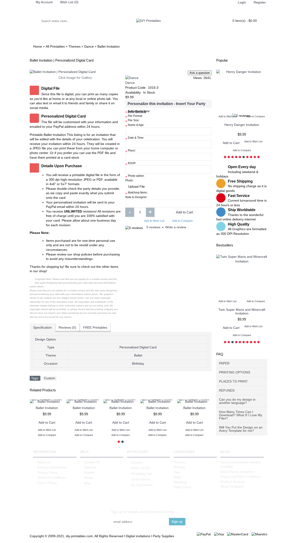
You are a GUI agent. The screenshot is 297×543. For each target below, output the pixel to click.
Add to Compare (182, 220)
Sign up (177, 521)
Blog (87, 483)
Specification (42, 327)
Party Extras (182, 487)
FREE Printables (95, 327)
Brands (89, 472)
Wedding (180, 482)
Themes (180, 462)
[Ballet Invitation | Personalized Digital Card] (75, 72)
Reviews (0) (67, 327)
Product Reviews (232, 482)
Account (137, 462)
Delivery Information (52, 467)
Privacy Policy (47, 472)
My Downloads (142, 485)
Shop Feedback (232, 486)
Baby (177, 477)
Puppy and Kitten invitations (240, 476)
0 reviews (153, 227)
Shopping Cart (141, 473)
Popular (222, 60)
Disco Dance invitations (237, 472)
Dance (130, 83)
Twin (177, 472)
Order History (141, 479)
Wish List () (140, 468)
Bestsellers (224, 245)
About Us (44, 462)
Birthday (180, 467)
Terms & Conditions (51, 477)
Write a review (175, 227)
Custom (49, 378)
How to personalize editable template (240, 464)
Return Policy (47, 483)
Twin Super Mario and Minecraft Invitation (241, 311)
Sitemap (90, 467)
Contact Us (92, 462)
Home (88, 478)
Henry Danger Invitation (241, 125)
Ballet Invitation (47, 408)
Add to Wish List (154, 220)
